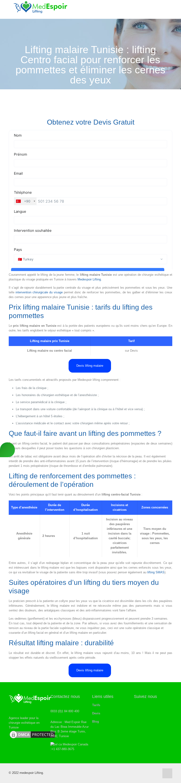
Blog (95, 721)
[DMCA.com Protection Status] (32, 738)
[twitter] (137, 705)
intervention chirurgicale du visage (39, 292)
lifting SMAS (156, 572)
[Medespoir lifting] (40, 9)
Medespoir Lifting (89, 279)
